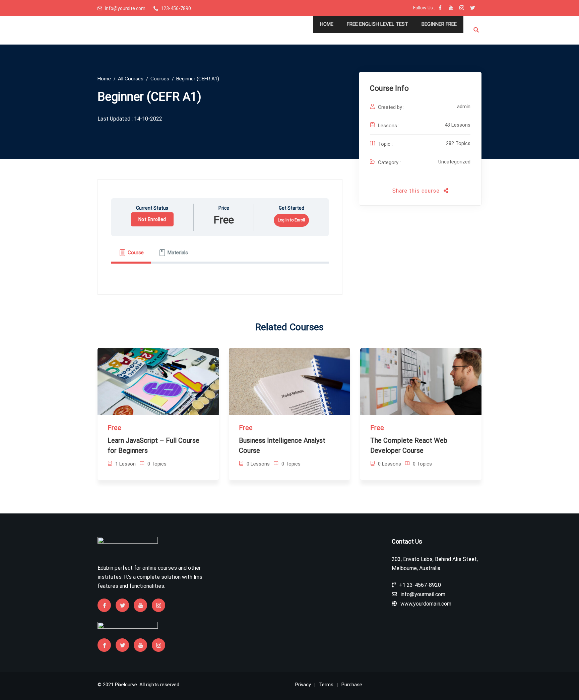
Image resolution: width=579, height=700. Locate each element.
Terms (326, 685)
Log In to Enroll (291, 220)
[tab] (131, 252)
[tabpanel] (220, 271)
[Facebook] (440, 8)
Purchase (351, 685)
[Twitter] (472, 8)
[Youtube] (451, 8)
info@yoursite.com (125, 8)
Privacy (303, 685)
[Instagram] (461, 8)
